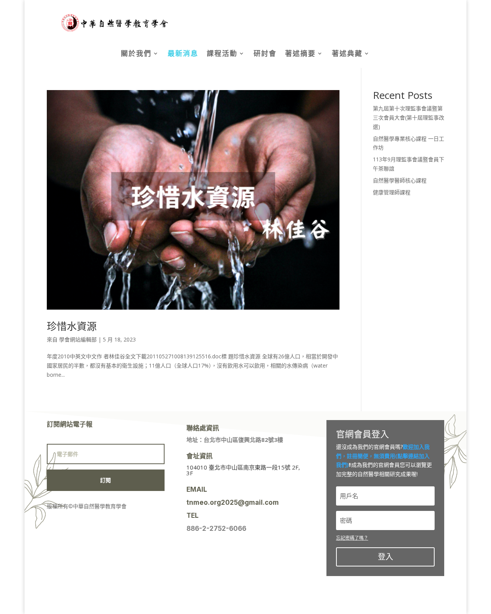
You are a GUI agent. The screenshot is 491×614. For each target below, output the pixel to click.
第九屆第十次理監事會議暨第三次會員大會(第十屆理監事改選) (408, 117)
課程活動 (222, 54)
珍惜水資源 (72, 326)
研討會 (265, 54)
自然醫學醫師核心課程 (400, 180)
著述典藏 (347, 54)
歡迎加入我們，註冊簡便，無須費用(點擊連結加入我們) (383, 456)
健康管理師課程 (391, 192)
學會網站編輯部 (78, 339)
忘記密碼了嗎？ (352, 538)
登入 (385, 557)
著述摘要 (300, 54)
